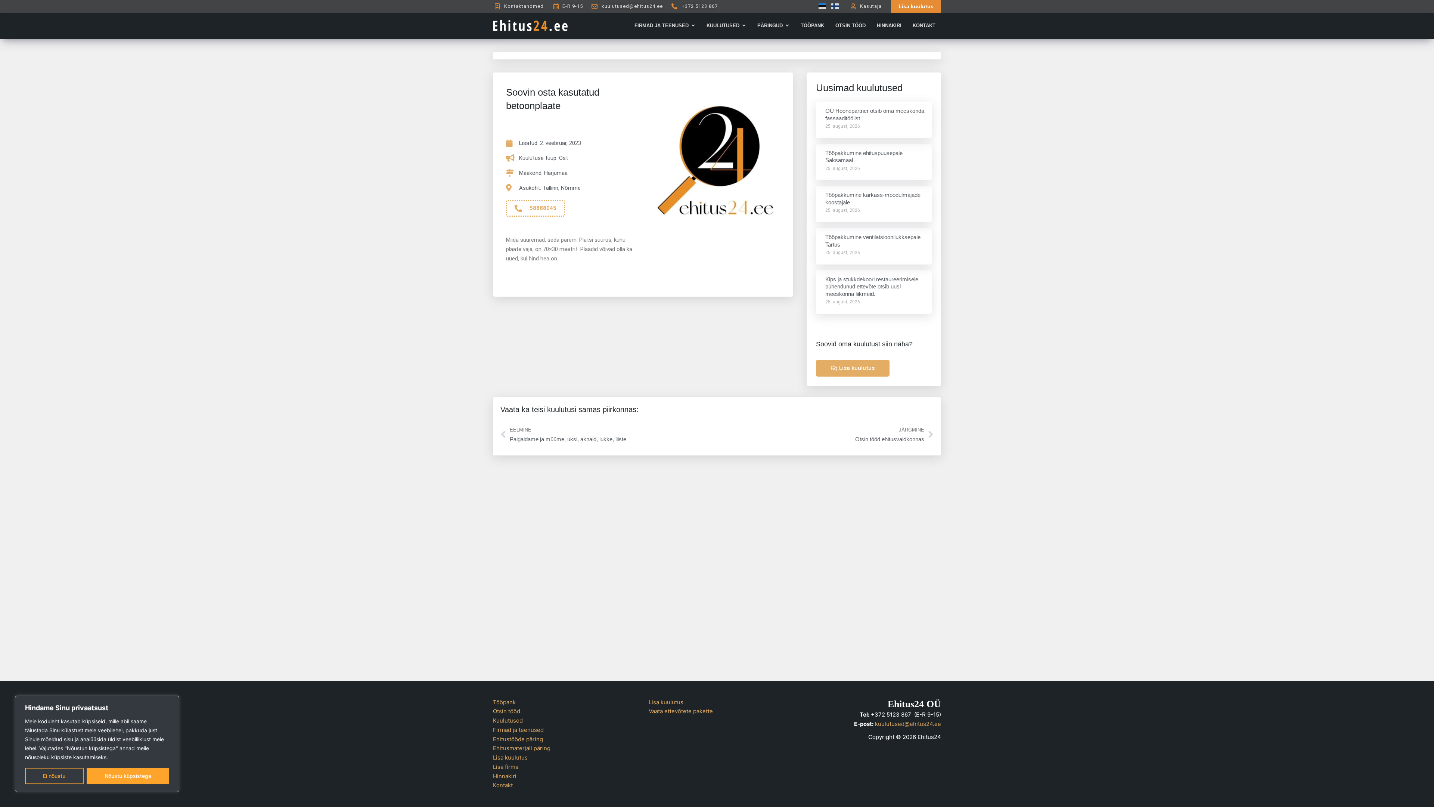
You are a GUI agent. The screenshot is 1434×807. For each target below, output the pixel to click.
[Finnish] (833, 6)
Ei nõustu (54, 776)
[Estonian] (820, 6)
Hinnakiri (504, 776)
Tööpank (504, 702)
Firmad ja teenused (518, 729)
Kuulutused (508, 720)
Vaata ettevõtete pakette (681, 711)
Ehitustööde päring (518, 739)
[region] (97, 744)
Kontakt (503, 785)
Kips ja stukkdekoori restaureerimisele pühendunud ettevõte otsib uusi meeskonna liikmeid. (871, 286)
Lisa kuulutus (510, 757)
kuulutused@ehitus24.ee (908, 723)
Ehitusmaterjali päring (521, 748)
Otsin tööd (506, 711)
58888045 (543, 208)
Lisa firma (505, 766)
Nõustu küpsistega (128, 776)
